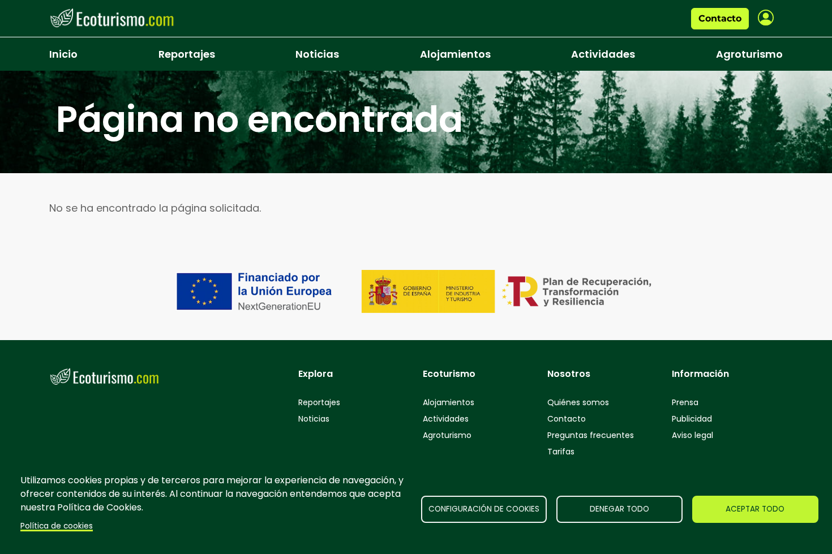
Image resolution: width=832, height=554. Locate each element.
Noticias (317, 54)
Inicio (63, 54)
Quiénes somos (578, 402)
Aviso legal (692, 435)
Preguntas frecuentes (590, 435)
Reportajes (186, 54)
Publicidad (692, 418)
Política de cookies (56, 526)
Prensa (685, 402)
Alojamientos (455, 54)
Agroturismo (749, 54)
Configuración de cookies (483, 509)
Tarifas (560, 451)
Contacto (719, 18)
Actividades (603, 54)
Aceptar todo (755, 509)
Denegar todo (619, 509)
